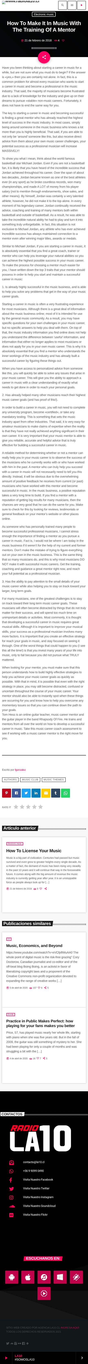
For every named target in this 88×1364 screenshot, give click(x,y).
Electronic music (44, 14)
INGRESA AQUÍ (70, 1327)
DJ (9, 939)
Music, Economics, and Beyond (34, 946)
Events (11, 1014)
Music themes (54, 779)
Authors (10, 779)
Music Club (30, 779)
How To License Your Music (33, 850)
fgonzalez (20, 769)
